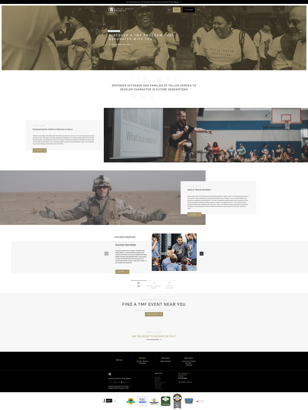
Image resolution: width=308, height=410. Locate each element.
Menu (198, 10)
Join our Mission (153, 340)
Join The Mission (189, 9)
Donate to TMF (158, 378)
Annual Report (157, 380)
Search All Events (152, 314)
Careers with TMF (158, 385)
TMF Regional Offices (184, 382)
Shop (169, 9)
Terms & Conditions (159, 388)
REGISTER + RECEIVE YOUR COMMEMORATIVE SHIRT (126, 48)
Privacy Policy (157, 386)
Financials (157, 381)
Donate (177, 9)
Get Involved (157, 377)
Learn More (38, 150)
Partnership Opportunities (160, 382)
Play (206, 135)
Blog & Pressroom (158, 384)
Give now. (176, 2)
